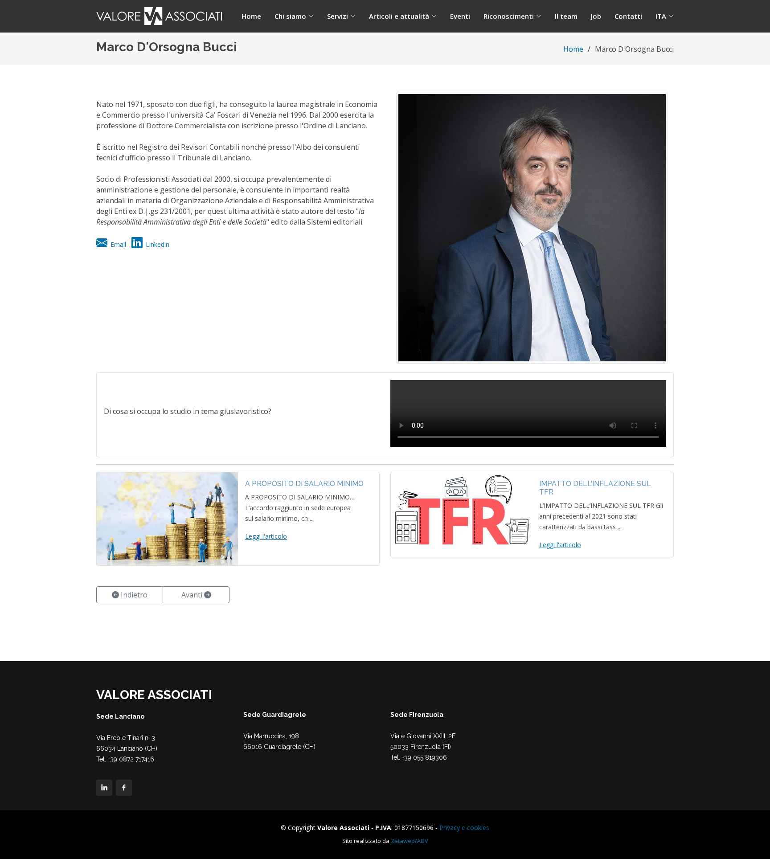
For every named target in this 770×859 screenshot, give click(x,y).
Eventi (460, 16)
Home (251, 16)
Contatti (628, 16)
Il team (566, 16)
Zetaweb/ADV (409, 841)
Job (596, 16)
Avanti (192, 595)
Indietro (133, 595)
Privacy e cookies (464, 827)
